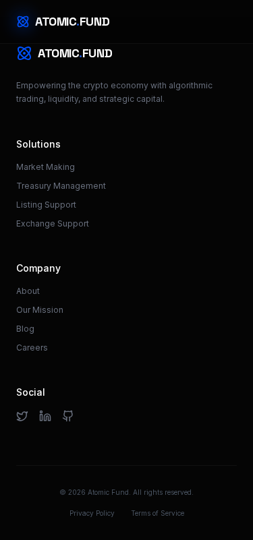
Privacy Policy (92, 513)
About (28, 291)
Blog (25, 329)
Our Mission (39, 310)
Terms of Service (157, 513)
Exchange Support (52, 223)
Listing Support (46, 205)
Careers (32, 347)
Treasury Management (61, 186)
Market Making (45, 167)
